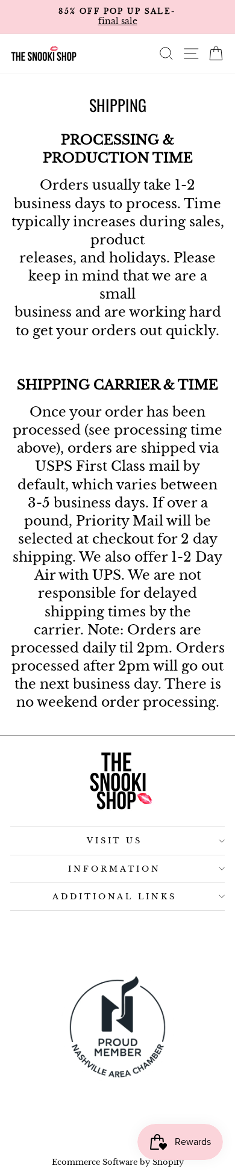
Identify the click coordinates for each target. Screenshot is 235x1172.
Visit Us (115, 841)
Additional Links (114, 896)
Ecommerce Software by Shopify (118, 1162)
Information (114, 869)
